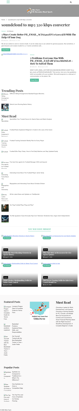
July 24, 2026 (8, 284)
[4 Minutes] (59, 236)
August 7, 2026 (8, 257)
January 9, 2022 (43, 67)
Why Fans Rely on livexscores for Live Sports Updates (57, 254)
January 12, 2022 (15, 40)
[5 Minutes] (19, 236)
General (3, 31)
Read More (5, 50)
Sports (5, 249)
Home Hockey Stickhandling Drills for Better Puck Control (17, 281)
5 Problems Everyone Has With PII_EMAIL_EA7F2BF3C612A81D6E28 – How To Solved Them (51, 61)
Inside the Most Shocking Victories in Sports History (17, 254)
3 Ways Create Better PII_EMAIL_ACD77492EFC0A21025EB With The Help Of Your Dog (38, 36)
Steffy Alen (6, 40)
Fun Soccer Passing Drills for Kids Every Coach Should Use (58, 281)
